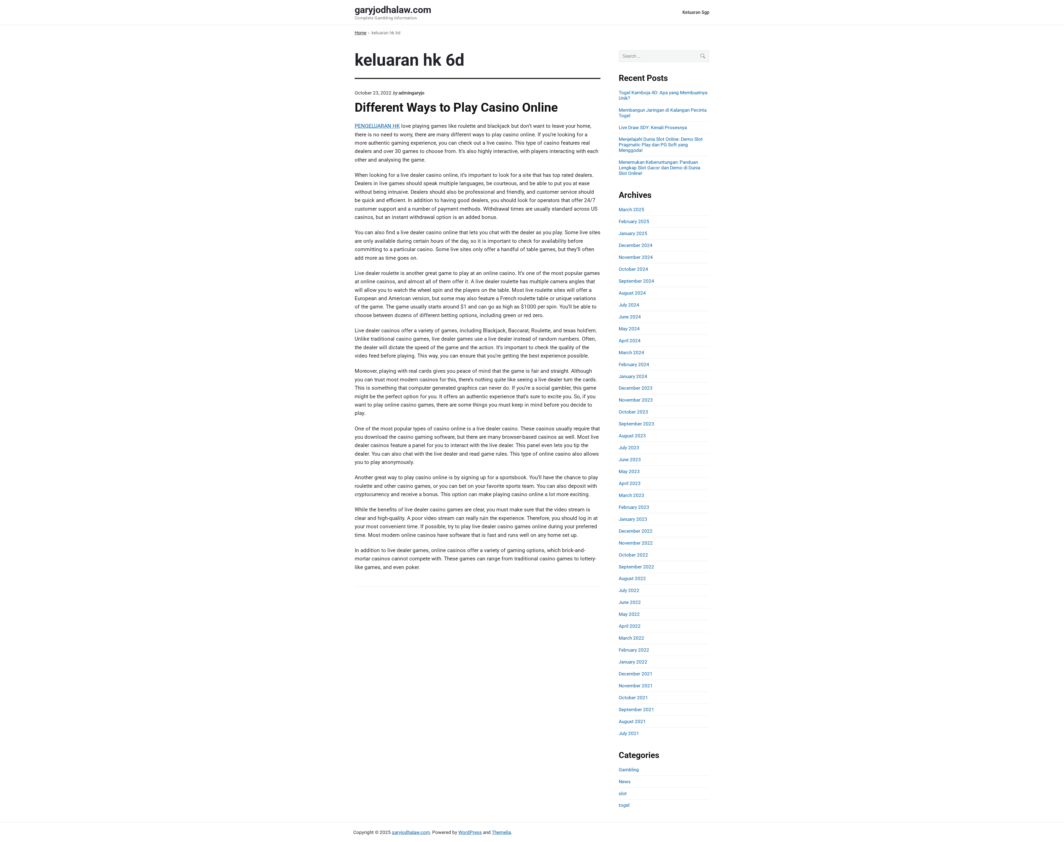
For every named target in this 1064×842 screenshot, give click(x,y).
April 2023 (630, 483)
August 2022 (632, 578)
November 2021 (636, 685)
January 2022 (633, 662)
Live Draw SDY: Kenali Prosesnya (653, 127)
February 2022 (634, 650)
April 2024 (630, 340)
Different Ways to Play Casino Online (456, 107)
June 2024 (630, 317)
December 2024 (636, 245)
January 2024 (633, 376)
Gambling (629, 769)
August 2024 (632, 293)
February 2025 (634, 221)
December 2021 (636, 674)
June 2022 (630, 602)
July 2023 (629, 447)
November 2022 (636, 543)
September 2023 (636, 424)
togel (624, 805)
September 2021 (636, 709)
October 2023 (633, 412)
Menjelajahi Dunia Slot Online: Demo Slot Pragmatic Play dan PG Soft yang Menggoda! (661, 144)
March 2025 (631, 209)
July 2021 (629, 733)
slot (623, 793)
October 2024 (633, 269)
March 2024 (631, 352)
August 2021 (632, 721)
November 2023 (636, 400)
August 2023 (632, 435)
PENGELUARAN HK (377, 126)
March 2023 (631, 495)
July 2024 (629, 305)
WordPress (470, 832)
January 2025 (633, 233)
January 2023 (633, 519)
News (625, 781)
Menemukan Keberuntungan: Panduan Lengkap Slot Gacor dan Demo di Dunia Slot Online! (659, 167)
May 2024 (629, 328)
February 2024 (634, 364)
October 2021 (633, 697)
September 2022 (636, 567)
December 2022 (636, 531)
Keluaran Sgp (695, 12)
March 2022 (631, 638)
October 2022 (633, 555)
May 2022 (629, 614)
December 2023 (636, 388)
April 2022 (630, 626)
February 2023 (634, 507)
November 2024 (636, 257)
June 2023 (630, 459)
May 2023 (629, 471)
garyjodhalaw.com (411, 832)
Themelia (501, 832)
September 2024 (636, 281)
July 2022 (629, 590)
